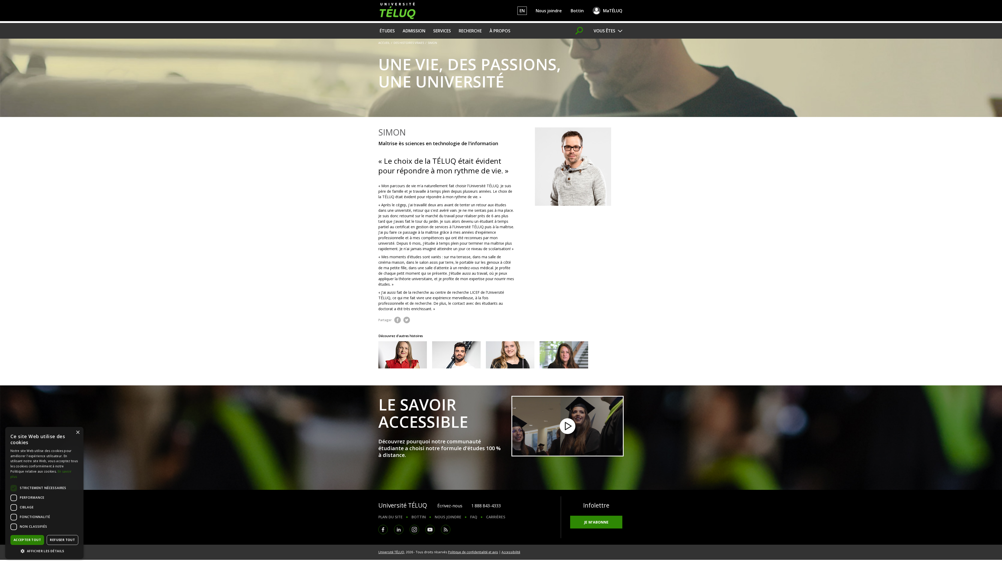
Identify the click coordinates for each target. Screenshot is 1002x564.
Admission (414, 31)
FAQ (473, 516)
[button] (44, 551)
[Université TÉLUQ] (397, 10)
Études (387, 31)
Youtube (430, 529)
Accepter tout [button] (27, 540)
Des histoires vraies (408, 43)
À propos (500, 31)
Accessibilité (511, 552)
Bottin (577, 11)
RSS (445, 529)
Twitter (406, 320)
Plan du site (390, 516)
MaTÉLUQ (612, 11)
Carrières (495, 516)
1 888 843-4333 (486, 506)
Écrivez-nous (449, 506)
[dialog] (44, 493)
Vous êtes (604, 31)
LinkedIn (398, 529)
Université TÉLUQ (391, 552)
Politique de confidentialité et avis (473, 552)
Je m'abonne (596, 522)
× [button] (78, 432)
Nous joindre (549, 11)
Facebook (397, 320)
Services (442, 31)
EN (522, 11)
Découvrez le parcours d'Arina (402, 354)
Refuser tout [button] (62, 540)
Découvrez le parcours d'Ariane (510, 354)
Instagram (414, 529)
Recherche (470, 31)
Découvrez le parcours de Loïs (564, 354)
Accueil (384, 43)
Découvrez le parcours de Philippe (456, 354)
